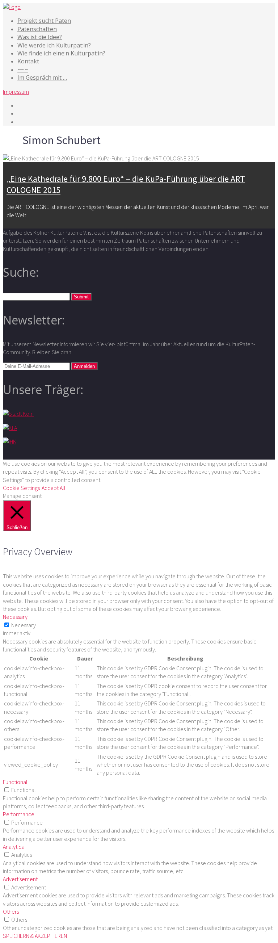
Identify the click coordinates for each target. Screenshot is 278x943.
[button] (81, 297)
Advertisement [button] (20, 879)
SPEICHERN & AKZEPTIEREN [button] (35, 935)
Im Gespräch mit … (42, 77)
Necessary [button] (15, 616)
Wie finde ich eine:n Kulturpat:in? (61, 53)
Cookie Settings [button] (21, 487)
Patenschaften (37, 29)
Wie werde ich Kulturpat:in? (54, 45)
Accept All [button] (54, 487)
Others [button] (11, 911)
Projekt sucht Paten (44, 21)
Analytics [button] (13, 846)
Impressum (16, 91)
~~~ (22, 70)
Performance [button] (18, 814)
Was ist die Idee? (39, 37)
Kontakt (28, 61)
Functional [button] (15, 781)
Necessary (23, 625)
